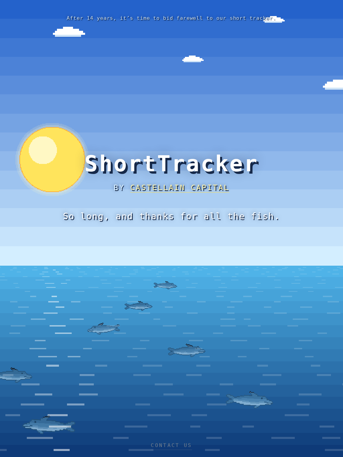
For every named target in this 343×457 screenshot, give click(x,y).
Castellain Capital (179, 187)
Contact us (171, 445)
